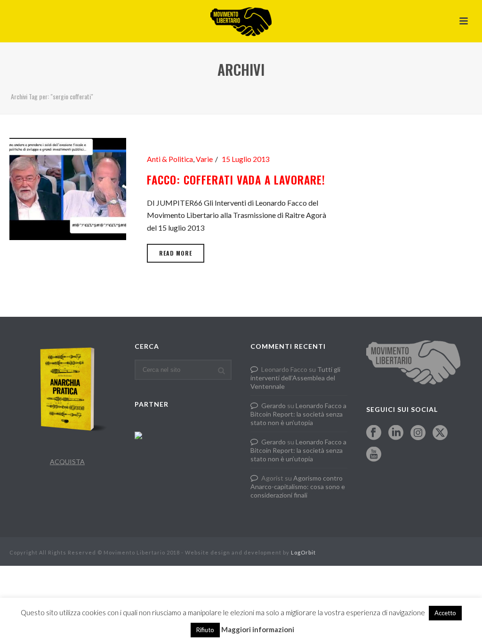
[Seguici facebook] (373, 433)
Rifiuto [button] (205, 630)
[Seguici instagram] (418, 433)
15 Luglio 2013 (246, 159)
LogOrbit (303, 552)
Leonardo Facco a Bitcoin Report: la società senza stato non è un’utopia (298, 414)
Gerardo (273, 406)
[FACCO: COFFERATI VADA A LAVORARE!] (67, 187)
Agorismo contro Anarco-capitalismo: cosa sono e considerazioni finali (297, 486)
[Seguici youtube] (373, 455)
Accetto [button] (445, 613)
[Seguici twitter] (440, 433)
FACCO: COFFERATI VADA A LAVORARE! (236, 180)
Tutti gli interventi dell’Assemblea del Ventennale (295, 377)
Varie (204, 159)
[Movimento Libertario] (241, 21)
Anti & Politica (170, 159)
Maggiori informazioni (257, 629)
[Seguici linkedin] (395, 433)
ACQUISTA (67, 462)
